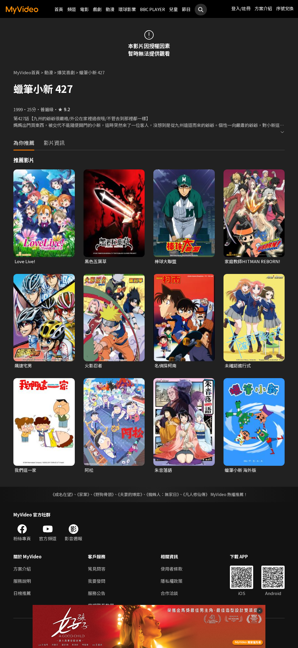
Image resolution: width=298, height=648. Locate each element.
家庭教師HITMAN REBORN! (252, 261)
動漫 (110, 9)
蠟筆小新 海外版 (240, 470)
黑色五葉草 (96, 261)
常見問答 (96, 569)
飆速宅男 (23, 365)
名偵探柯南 (165, 365)
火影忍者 (93, 365)
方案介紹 (263, 8)
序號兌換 (285, 8)
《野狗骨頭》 (103, 494)
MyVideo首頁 (26, 72)
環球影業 (127, 9)
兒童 (173, 9)
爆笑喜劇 (66, 72)
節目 (186, 9)
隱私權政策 (171, 581)
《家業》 (83, 494)
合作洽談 (169, 593)
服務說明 (22, 581)
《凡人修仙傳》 (196, 494)
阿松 (89, 470)
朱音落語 (163, 470)
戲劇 (97, 9)
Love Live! (25, 261)
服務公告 (96, 593)
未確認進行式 (238, 365)
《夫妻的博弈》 (130, 494)
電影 (84, 9)
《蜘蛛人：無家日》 (162, 494)
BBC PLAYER (152, 9)
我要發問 (96, 581)
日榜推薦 (22, 593)
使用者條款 (171, 569)
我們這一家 (25, 470)
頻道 (71, 9)
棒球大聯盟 (165, 261)
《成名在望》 (62, 494)
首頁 (58, 9)
